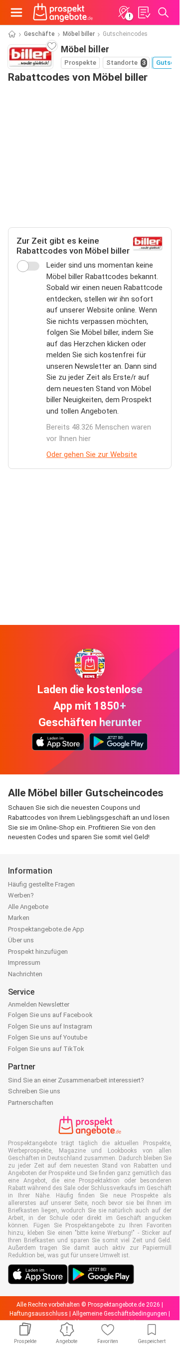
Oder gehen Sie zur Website (91, 454)
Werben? (21, 895)
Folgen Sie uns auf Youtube (47, 1037)
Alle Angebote (28, 906)
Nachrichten (25, 974)
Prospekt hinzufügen (38, 951)
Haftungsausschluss (38, 1313)
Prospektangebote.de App (46, 929)
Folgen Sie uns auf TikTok (46, 1048)
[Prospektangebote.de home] (63, 12)
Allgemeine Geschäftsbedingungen (119, 1313)
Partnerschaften (30, 1102)
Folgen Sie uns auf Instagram (50, 1026)
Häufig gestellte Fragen (41, 884)
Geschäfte (39, 33)
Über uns (21, 940)
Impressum (24, 962)
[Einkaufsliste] (144, 12)
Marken (18, 917)
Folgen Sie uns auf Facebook (50, 1015)
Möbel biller (79, 33)
